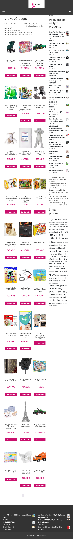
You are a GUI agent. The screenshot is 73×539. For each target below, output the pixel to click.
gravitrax (66, 251)
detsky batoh (58, 229)
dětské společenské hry (58, 242)
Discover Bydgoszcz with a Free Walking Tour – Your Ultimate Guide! (58, 186)
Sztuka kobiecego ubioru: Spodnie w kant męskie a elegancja (57, 179)
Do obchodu (11, 75)
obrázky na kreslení (53, 283)
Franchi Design (42, 535)
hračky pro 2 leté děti (54, 261)
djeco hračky (54, 232)
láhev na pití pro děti (60, 275)
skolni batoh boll (60, 294)
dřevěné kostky (59, 245)
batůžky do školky (60, 222)
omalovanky (54, 285)
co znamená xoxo (55, 226)
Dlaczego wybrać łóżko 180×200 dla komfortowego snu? (58, 192)
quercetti (55, 292)
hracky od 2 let (55, 254)
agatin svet (56, 219)
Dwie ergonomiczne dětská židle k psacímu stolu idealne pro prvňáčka (58, 198)
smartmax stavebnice (54, 297)
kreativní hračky (55, 268)
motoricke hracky (60, 278)
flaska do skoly (56, 251)
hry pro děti (61, 264)
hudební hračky (61, 266)
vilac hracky (61, 300)
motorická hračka (57, 281)
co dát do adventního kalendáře (59, 224)
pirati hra (63, 286)
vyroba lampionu (56, 303)
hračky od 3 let (61, 259)
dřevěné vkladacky (57, 248)
